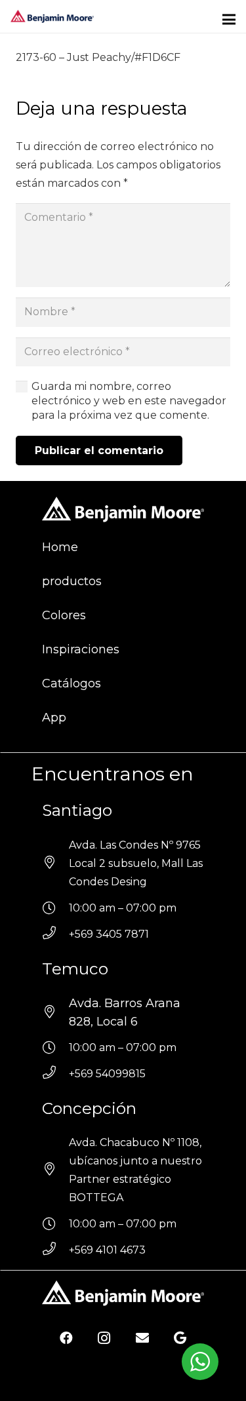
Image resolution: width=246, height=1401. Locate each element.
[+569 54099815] (55, 1074)
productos (72, 581)
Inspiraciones (80, 649)
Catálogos (71, 683)
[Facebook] (66, 1338)
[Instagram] (104, 1338)
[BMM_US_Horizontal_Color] (52, 16)
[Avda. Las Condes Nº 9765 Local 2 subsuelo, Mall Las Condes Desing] (55, 863)
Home (60, 547)
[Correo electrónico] (142, 1338)
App (54, 717)
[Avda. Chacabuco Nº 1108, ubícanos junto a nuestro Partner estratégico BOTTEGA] (55, 1170)
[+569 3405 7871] (55, 934)
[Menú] (229, 19)
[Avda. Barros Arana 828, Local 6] (55, 1012)
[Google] (180, 1338)
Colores (64, 615)
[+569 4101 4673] (55, 1250)
